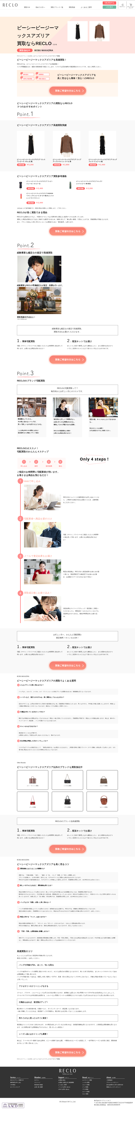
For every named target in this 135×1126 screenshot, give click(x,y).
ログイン (36, 1080)
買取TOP (27, 7)
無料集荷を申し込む (15, 1082)
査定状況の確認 (38, 1084)
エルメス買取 (86, 1084)
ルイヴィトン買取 (87, 1080)
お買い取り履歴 (38, 1087)
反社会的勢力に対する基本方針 (114, 1084)
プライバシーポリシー (112, 1082)
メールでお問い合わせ (64, 1087)
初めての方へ (40, 7)
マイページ (37, 1082)
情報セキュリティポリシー (113, 1087)
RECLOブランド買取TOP (17, 1080)
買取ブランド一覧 (57, 7)
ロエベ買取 (85, 1094)
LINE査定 (12, 1084)
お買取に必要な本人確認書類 (66, 1082)
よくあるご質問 (86, 7)
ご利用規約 (109, 1080)
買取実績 (72, 7)
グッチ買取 (85, 1087)
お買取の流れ (61, 1080)
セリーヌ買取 (86, 1091)
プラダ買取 (85, 1089)
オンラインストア (15, 1087)
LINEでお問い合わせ (63, 1089)
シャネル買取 (86, 1082)
